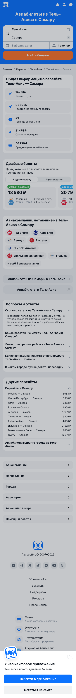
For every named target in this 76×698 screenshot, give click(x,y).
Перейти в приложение (38, 679)
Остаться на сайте (38, 690)
